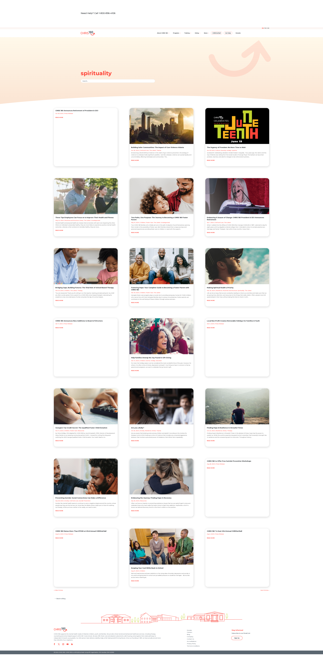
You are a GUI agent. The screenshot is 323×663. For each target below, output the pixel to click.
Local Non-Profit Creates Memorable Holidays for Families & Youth (233, 321)
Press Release (68, 113)
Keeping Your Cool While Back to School (147, 568)
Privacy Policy (191, 643)
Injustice (234, 150)
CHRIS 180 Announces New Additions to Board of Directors (79, 321)
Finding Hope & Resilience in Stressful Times (225, 428)
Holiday (153, 360)
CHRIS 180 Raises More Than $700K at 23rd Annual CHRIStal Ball (80, 531)
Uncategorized (95, 220)
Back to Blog (61, 598)
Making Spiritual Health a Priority (220, 288)
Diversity (223, 150)
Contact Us (190, 639)
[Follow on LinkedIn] (72, 644)
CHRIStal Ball (216, 33)
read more (59, 117)
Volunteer (159, 360)
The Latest (87, 220)
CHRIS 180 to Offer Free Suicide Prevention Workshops (229, 461)
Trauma (159, 150)
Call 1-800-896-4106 (104, 13)
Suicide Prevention (85, 501)
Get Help (228, 33)
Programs (176, 33)
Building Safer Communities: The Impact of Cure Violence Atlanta (157, 147)
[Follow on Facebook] (54, 644)
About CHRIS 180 (162, 33)
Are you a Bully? (137, 428)
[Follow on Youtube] (67, 644)
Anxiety (66, 501)
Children (67, 290)
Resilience (148, 430)
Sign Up (236, 638)
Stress (81, 220)
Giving (197, 33)
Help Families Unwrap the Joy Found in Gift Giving (151, 358)
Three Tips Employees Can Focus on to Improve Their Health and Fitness (84, 218)
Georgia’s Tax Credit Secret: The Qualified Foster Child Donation (81, 428)
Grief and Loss (74, 501)
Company (190, 636)
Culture (218, 150)
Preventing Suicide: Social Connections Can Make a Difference (80, 498)
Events (148, 360)
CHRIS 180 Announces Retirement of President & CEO (76, 111)
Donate (238, 33)
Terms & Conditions (193, 646)
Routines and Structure (72, 220)
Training (187, 33)
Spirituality (241, 290)
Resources (81, 430)
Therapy (80, 290)
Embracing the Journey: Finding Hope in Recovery (151, 498)
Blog (188, 634)
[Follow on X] (59, 644)
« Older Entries (58, 590)
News (206, 33)
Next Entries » (265, 590)
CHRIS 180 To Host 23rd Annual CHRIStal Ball (224, 531)
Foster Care (73, 430)
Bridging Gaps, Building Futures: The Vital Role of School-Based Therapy (84, 288)
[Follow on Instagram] (63, 644)
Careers (189, 632)
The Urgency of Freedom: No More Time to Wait (226, 147)
